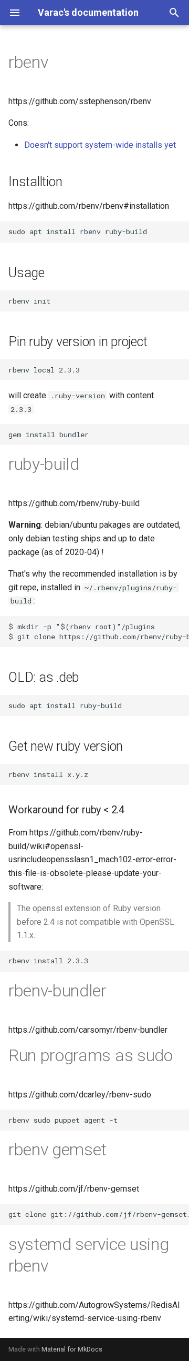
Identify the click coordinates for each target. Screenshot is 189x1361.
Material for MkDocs (71, 1349)
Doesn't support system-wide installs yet (100, 145)
